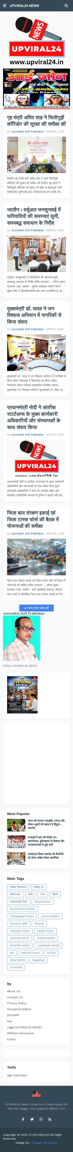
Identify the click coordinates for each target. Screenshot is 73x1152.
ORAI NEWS (17, 960)
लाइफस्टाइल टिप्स (18, 901)
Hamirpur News (20, 930)
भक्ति (30, 894)
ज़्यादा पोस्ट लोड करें (37, 608)
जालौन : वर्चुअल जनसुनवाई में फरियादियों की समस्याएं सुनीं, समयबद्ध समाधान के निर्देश (34, 216)
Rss (9, 1021)
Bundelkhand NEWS (22, 908)
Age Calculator (17, 1075)
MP (12, 952)
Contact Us (15, 997)
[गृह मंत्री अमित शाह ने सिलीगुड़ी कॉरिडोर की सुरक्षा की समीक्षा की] (36, 155)
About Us (13, 991)
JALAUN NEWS (19, 938)
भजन (42, 894)
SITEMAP (13, 1015)
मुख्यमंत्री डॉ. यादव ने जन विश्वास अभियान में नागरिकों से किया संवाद (34, 315)
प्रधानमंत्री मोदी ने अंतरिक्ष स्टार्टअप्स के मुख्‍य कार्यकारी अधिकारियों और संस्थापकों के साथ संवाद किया (33, 417)
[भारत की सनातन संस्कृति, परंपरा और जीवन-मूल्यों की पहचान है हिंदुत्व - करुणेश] (16, 825)
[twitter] (32, 1119)
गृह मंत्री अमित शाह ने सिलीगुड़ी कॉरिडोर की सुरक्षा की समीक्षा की (36, 121)
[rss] (49, 1119)
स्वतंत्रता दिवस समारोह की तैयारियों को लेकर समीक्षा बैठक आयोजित (45, 855)
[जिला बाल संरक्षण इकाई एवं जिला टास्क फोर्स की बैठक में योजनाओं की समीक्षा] (36, 557)
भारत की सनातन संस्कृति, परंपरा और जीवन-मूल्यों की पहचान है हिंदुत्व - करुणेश (46, 824)
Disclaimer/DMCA (19, 1009)
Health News (45, 930)
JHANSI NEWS (45, 938)
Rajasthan (38, 960)
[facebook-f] (23, 1119)
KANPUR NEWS (20, 945)
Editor (11, 1039)
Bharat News (42, 901)
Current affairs (50, 916)
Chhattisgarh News (22, 916)
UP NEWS (16, 967)
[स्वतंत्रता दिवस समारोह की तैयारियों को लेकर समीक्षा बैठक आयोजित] (16, 858)
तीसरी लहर (15, 894)
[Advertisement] (36, 763)
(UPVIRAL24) (41, 1134)
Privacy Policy (16, 1003)
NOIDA (51, 952)
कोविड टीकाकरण (18, 887)
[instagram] (41, 1119)
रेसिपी (55, 894)
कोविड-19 (39, 887)
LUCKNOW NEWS (48, 945)
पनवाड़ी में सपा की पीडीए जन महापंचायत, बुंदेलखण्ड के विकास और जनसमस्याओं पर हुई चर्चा (46, 841)
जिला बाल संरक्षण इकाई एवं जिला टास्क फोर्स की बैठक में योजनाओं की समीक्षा (33, 519)
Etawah (39, 923)
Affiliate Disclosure (20, 1033)
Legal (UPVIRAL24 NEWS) (24, 1027)
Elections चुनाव (18, 923)
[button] (4, 5)
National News (30, 952)
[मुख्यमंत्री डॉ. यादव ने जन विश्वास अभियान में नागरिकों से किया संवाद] (36, 352)
